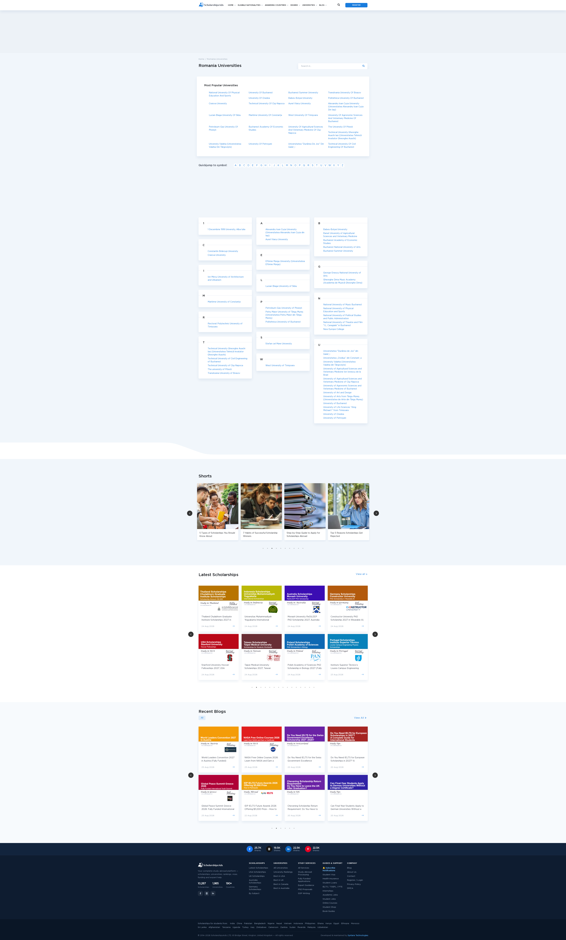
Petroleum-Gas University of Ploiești (223, 128)
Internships (328, 891)
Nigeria (271, 924)
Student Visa (329, 875)
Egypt (336, 924)
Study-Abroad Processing (305, 873)
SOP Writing (304, 893)
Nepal (279, 924)
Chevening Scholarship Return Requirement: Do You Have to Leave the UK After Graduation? (261, 809)
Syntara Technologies (358, 935)
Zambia (283, 927)
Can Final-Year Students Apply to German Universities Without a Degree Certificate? (304, 809)
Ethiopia (345, 924)
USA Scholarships (257, 872)
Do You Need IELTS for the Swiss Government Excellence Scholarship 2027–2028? (261, 761)
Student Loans (330, 883)
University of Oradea (259, 98)
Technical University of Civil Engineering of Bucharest (342, 145)
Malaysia (311, 927)
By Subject (254, 893)
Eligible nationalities (249, 5)
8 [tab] (294, 548)
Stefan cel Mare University (278, 344)
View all (361, 574)
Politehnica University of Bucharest (346, 98)
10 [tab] (302, 548)
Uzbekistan (322, 927)
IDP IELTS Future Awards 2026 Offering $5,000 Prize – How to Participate (217, 809)
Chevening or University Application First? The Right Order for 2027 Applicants (345, 761)
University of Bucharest (261, 93)
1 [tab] (263, 548)
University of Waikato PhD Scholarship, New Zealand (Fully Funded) (347, 620)
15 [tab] (313, 687)
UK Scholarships (257, 876)
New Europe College (333, 329)
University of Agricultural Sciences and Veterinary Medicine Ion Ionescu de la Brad (342, 372)
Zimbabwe (261, 927)
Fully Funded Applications (304, 880)
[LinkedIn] (212, 893)
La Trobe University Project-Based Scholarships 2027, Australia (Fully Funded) (345, 668)
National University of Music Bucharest (342, 305)
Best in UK (279, 880)
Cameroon (273, 927)
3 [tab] (271, 548)
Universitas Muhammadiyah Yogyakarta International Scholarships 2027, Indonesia (215, 620)
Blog (321, 5)
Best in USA (279, 876)
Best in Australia (281, 888)
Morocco (355, 924)
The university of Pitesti (340, 127)
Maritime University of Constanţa (265, 115)
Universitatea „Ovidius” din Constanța (342, 358)
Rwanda (301, 927)
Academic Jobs (330, 895)
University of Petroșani (260, 144)
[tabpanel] (218, 511)
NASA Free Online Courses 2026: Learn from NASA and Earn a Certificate (218, 761)
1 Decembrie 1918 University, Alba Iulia (226, 229)
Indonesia (298, 924)
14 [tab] (309, 687)
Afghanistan (214, 927)
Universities (308, 5)
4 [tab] (276, 548)
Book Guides (329, 911)
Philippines (310, 924)
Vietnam (288, 924)
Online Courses (330, 903)
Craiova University (218, 104)
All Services (303, 868)
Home (230, 5)
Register (356, 5)
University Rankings (283, 872)
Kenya (328, 924)
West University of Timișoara (303, 115)
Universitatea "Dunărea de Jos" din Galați (306, 145)
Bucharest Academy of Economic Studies (266, 128)
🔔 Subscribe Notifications (329, 869)
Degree (294, 5)
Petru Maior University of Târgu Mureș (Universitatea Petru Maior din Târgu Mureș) (284, 315)
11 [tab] (296, 687)
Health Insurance (331, 879)
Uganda (236, 927)
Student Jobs (329, 899)
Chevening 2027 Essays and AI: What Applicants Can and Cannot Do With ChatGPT (347, 809)
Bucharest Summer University (303, 93)
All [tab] (202, 718)
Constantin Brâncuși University (223, 251)
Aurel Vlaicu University (299, 104)
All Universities (281, 868)
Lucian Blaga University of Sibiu (225, 115)
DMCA (350, 888)
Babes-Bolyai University (300, 98)
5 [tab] (280, 548)
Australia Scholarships (255, 881)
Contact (351, 876)
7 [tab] (289, 548)
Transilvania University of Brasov (344, 93)
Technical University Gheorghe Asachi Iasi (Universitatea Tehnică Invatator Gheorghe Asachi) (345, 135)
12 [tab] (300, 687)
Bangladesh (260, 924)
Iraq (252, 927)
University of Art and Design (337, 393)
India (232, 924)
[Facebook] (200, 893)
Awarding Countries (275, 5)
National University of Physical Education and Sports (224, 94)
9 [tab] (298, 548)
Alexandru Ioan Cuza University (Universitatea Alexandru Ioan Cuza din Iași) (345, 107)
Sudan (292, 927)
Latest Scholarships (258, 868)
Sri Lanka (202, 927)
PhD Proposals (305, 889)
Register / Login (355, 880)
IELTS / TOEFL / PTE (332, 887)
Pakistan (248, 924)
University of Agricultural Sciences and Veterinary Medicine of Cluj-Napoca (305, 130)
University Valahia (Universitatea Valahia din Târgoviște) (225, 145)
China (239, 924)
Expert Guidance (306, 885)
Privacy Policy (354, 884)
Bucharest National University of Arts (342, 247)
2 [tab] (267, 548)
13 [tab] (305, 687)
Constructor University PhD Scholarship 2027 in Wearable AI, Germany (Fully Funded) (304, 620)
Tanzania (226, 927)
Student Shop (329, 907)
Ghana (320, 924)
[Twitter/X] (206, 893)
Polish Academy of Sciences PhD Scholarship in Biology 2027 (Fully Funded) (262, 668)
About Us (351, 872)
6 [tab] (285, 548)
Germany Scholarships (255, 888)
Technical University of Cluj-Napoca (266, 104)
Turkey (245, 927)
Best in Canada (281, 884)
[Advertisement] (283, 31)
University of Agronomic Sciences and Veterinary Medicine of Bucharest (345, 118)
